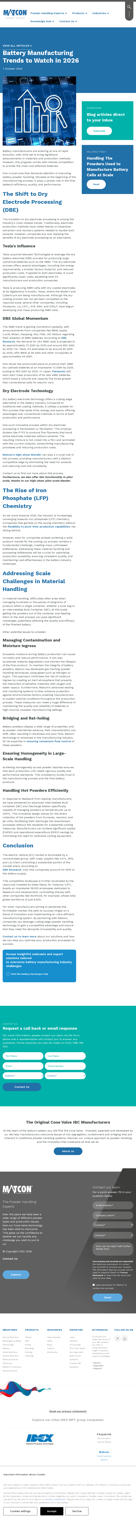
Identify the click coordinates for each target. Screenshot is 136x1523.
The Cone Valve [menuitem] (77, 1348)
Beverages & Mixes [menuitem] (12, 1341)
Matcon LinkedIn (117, 1338)
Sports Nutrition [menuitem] (11, 1337)
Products (78, 13)
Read (96, 184)
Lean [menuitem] (72, 1337)
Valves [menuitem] (28, 1337)
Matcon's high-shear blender (22, 454)
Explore (16, 1274)
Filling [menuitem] (28, 1345)
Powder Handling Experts (47, 13)
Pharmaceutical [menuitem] (10, 1359)
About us (68, 1151)
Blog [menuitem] (49, 1345)
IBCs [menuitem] (27, 1341)
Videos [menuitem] (50, 1348)
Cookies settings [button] (20, 1511)
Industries (99, 13)
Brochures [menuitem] (52, 1352)
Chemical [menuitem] (7, 1363)
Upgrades (98, 1365)
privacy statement (56, 1499)
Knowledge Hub (41, 21)
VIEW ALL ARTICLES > (17, 45)
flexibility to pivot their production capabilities (39, 526)
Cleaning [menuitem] (29, 1356)
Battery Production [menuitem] (12, 1367)
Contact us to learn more (19, 936)
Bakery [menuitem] (6, 1348)
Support (97, 1368)
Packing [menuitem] (28, 1352)
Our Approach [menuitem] (76, 1352)
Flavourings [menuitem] (8, 1345)
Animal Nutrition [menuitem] (10, 1356)
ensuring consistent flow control (49, 741)
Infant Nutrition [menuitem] (10, 1352)
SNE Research (12, 869)
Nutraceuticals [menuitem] (10, 1371)
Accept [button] (52, 1511)
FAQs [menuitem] (49, 1341)
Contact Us (66, 21)
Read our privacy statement (68, 1411)
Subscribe (99, 131)
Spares (97, 1363)
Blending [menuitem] (29, 1348)
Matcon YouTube (125, 1338)
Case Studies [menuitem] (54, 1337)
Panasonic (59, 371)
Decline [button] (77, 1511)
